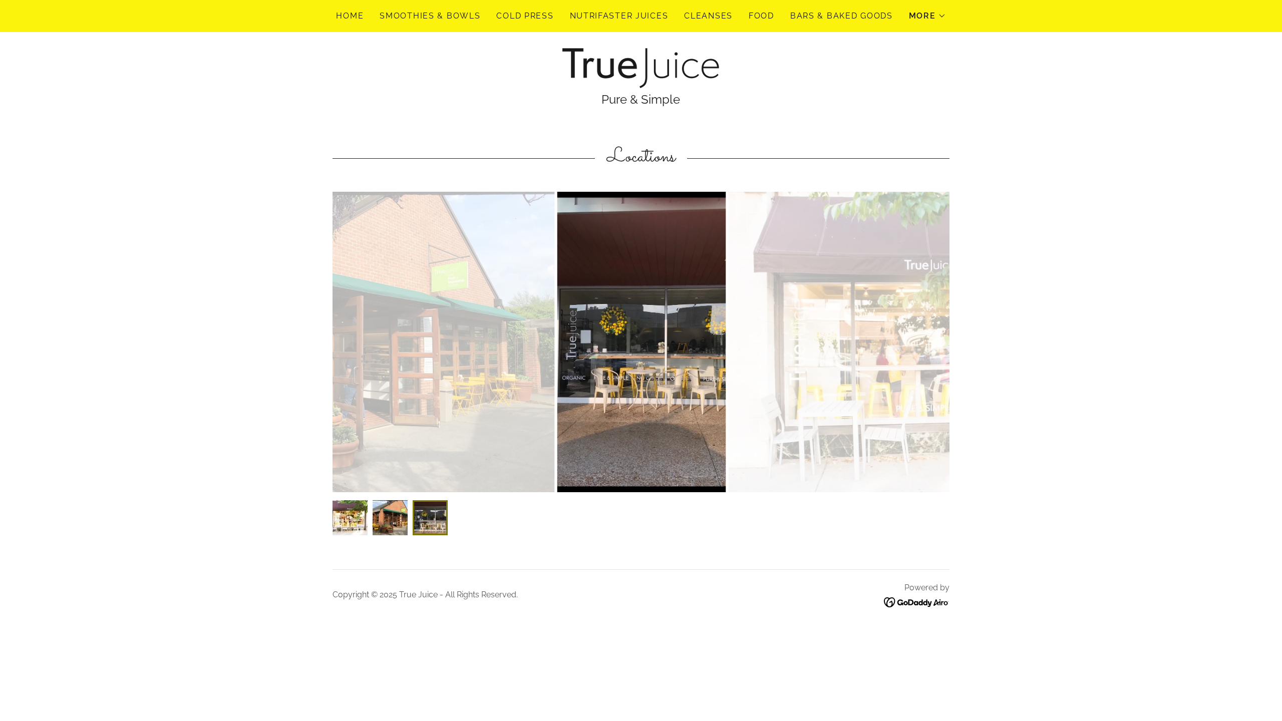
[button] (927, 16)
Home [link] (350, 16)
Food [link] (761, 16)
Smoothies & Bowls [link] (430, 16)
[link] (640, 67)
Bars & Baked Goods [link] (841, 16)
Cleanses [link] (708, 16)
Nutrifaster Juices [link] (619, 16)
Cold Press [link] (524, 16)
